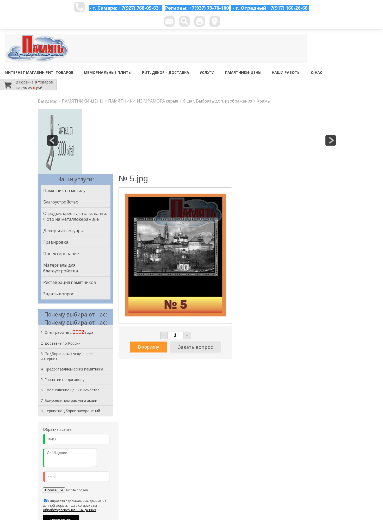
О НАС (316, 72)
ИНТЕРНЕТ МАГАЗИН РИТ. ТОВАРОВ (39, 72)
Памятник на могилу (64, 190)
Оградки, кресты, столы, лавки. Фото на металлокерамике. (75, 216)
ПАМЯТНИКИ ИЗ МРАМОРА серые (143, 101)
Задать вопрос (58, 294)
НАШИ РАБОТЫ (286, 72)
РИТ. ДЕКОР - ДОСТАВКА (165, 72)
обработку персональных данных (69, 510)
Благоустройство (60, 202)
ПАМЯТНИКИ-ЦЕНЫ (243, 72)
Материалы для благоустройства (60, 268)
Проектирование (61, 253)
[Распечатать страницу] (199, 21)
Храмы (263, 101)
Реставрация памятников (69, 282)
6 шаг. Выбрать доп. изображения (217, 101)
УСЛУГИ (207, 72)
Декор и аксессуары (63, 231)
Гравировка (55, 242)
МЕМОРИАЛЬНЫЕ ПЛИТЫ (108, 72)
